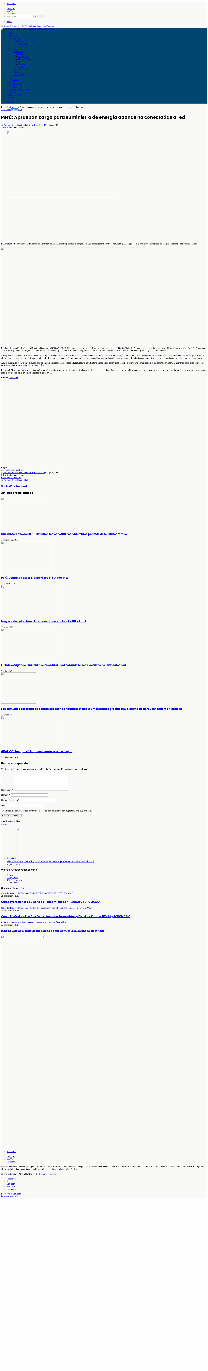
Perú (20, 109)
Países (15, 82)
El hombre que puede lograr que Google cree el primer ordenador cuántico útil (50, 861)
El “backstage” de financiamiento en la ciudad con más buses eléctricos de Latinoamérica (63, 665)
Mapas (15, 77)
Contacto (11, 97)
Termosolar (23, 64)
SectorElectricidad (36, 125)
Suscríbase (11, 92)
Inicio (9, 33)
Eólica (21, 54)
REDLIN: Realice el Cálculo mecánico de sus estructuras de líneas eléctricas (52, 931)
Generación (17, 51)
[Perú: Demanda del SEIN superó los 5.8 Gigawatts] (26, 571)
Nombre (5, 795)
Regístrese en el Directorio (18, 90)
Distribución (17, 49)
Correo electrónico (10, 800)
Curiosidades (18, 74)
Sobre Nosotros (14, 95)
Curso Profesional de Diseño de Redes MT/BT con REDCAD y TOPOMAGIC (50, 902)
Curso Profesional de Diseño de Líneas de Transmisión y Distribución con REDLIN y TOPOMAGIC (65, 916)
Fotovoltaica (23, 56)
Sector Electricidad (47, 1174)
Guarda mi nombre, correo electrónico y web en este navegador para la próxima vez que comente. (48, 811)
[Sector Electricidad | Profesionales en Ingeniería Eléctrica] (27, 26)
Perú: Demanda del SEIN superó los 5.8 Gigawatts (34, 578)
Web (3, 805)
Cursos (15, 79)
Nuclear (21, 61)
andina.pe (13, 377)
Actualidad (23, 44)
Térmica (21, 67)
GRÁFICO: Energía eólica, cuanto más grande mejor (36, 751)
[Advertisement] (86, 220)
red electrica (6, 470)
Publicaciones (13, 36)
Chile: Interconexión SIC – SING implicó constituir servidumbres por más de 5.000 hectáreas (64, 534)
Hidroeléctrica (24, 59)
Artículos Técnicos (20, 69)
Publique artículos (15, 84)
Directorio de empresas (17, 87)
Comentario (7, 790)
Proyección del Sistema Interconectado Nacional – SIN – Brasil (43, 621)
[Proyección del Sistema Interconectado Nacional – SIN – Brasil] (28, 615)
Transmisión (17, 46)
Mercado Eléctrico (26, 41)
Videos (15, 72)
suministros (17, 470)
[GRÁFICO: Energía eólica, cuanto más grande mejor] (28, 745)
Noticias (16, 39)
